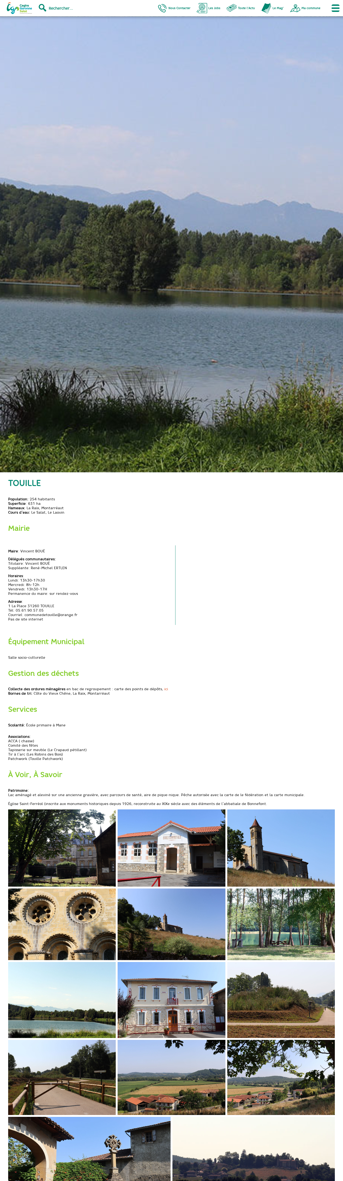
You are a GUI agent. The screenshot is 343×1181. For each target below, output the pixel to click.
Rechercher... (61, 8)
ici (166, 689)
